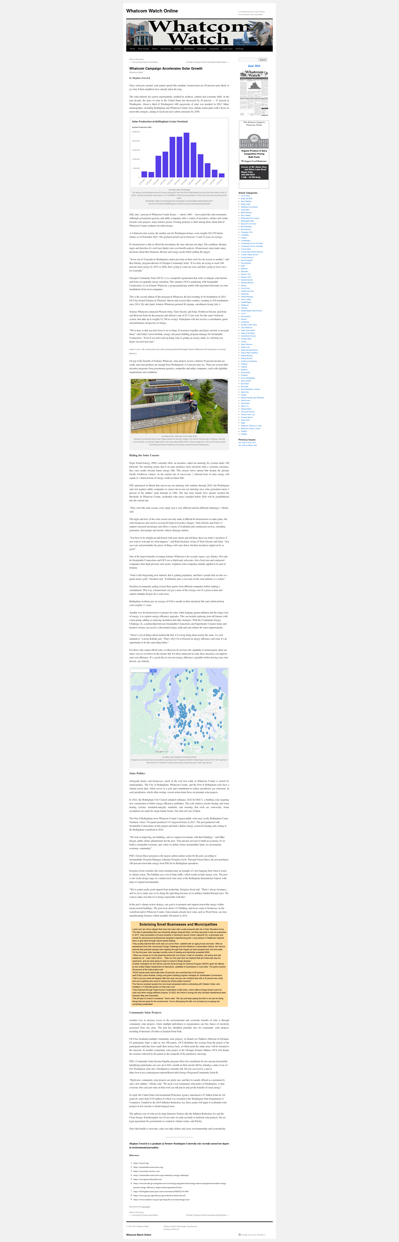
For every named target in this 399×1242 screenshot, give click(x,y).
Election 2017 (246, 274)
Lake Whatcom (246, 327)
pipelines (244, 369)
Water (243, 422)
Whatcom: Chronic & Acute (251, 425)
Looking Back (246, 338)
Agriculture (245, 209)
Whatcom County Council (250, 428)
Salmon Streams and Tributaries (252, 397)
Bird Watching (246, 226)
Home (132, 48)
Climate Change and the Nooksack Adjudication (206, 62)
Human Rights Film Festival (251, 310)
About (154, 48)
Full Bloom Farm (247, 291)
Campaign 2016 (247, 232)
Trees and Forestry (248, 411)
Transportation (246, 408)
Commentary (245, 240)
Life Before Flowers (248, 336)
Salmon (244, 394)
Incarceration (245, 316)
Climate (244, 237)
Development (246, 263)
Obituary (244, 364)
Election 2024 (246, 277)
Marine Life (245, 347)
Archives (240, 48)
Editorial (244, 268)
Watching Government (249, 207)
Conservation (246, 249)
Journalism (245, 322)
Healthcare (245, 305)
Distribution (189, 48)
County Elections (247, 257)
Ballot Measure (246, 212)
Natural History (246, 358)
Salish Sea (245, 392)
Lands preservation (248, 330)
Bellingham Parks (247, 221)
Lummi (243, 341)
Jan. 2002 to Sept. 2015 (247, 442)
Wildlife (244, 434)
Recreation (245, 383)
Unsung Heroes (247, 417)
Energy (243, 285)
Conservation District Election (252, 251)
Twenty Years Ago (248, 414)
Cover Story (245, 195)
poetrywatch (245, 372)
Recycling (244, 386)
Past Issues (143, 48)
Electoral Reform (247, 282)
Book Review (246, 229)
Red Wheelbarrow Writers (250, 389)
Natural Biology (247, 355)
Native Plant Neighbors (249, 352)
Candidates (245, 235)
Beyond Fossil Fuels (248, 223)
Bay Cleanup (245, 215)
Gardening (245, 293)
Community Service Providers (252, 243)
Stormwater (245, 403)
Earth (243, 265)
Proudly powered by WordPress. (254, 1234)
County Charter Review (249, 254)
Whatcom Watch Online (152, 10)
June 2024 (254, 66)
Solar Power (245, 400)
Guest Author (246, 299)
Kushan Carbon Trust (249, 324)
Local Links (227, 48)
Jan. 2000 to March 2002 (247, 445)
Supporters (214, 48)
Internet (244, 319)
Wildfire (244, 431)
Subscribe (201, 48)
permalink (146, 1206)
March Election (246, 344)
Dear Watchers (246, 201)
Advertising (166, 48)
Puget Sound (245, 380)
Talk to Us (245, 406)
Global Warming (247, 296)
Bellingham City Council (250, 218)
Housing (244, 307)
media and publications (249, 350)
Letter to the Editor (248, 333)
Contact (177, 48)
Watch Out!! (245, 420)
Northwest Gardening (249, 361)
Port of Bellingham (248, 378)
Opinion (244, 366)
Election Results (247, 279)
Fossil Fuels (245, 288)
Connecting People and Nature (145, 62)
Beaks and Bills (246, 198)
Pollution (244, 375)
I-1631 (243, 313)
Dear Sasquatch (246, 260)
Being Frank (245, 204)
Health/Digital (246, 302)
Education (244, 271)
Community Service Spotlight (252, 246)
